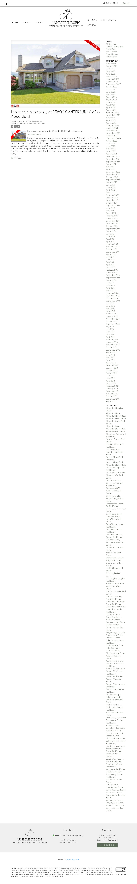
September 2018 (113, 229)
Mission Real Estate (114, 676)
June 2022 (110, 146)
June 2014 (110, 332)
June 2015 (110, 306)
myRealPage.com (73, 859)
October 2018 (111, 226)
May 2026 (110, 71)
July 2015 (110, 304)
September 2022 (113, 138)
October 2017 (111, 249)
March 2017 (111, 267)
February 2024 (112, 113)
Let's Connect (107, 845)
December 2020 (113, 172)
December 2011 (112, 391)
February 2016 (112, 293)
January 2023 (112, 128)
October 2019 (112, 203)
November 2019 (113, 200)
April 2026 (110, 74)
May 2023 (110, 118)
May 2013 (110, 358)
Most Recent (111, 64)
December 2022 (113, 131)
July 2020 (110, 185)
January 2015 (112, 316)
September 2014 (113, 324)
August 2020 (111, 182)
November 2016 (113, 275)
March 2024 (111, 110)
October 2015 (112, 298)
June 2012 (110, 378)
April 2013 (110, 360)
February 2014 (112, 340)
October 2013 (112, 347)
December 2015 (113, 296)
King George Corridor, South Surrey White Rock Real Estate (115, 635)
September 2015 (113, 301)
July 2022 (110, 144)
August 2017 (111, 255)
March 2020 (111, 193)
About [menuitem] (91, 25)
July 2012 (110, 376)
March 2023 (111, 123)
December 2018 (112, 221)
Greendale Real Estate (115, 607)
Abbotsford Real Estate (116, 419)
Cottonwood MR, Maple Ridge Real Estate (113, 490)
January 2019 (112, 218)
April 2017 (110, 265)
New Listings (111, 52)
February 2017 (112, 270)
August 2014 (111, 327)
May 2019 (110, 211)
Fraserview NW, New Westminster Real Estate (115, 586)
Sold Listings (111, 57)
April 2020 (110, 190)
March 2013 (111, 363)
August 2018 (111, 231)
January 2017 (112, 273)
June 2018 (110, 236)
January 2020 (112, 198)
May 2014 (110, 334)
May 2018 (110, 239)
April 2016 (110, 288)
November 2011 (112, 394)
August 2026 (111, 66)
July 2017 (110, 257)
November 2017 (113, 247)
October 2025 (112, 82)
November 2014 (113, 319)
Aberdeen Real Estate (115, 431)
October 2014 (112, 322)
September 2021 (113, 162)
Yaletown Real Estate (115, 805)
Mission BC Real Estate (115, 669)
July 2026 (110, 69)
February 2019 (112, 216)
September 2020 (113, 180)
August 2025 (111, 87)
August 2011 (111, 401)
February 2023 (112, 126)
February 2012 (112, 386)
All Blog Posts (111, 44)
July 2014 (110, 329)
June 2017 (110, 260)
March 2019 (111, 213)
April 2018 (110, 242)
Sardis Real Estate (113, 751)
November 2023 (113, 115)
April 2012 (110, 381)
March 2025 (111, 97)
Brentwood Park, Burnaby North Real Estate (114, 452)
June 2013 (110, 355)
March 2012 (111, 383)
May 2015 (110, 309)
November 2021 (113, 159)
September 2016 (113, 278)
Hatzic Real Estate (114, 625)
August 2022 (111, 141)
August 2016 (111, 280)
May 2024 (110, 105)
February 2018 (112, 244)
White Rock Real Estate (116, 790)
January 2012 (112, 389)
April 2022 (110, 151)
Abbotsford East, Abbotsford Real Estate (31, 123)
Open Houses (112, 54)
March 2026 (111, 77)
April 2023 (110, 120)
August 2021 (111, 164)
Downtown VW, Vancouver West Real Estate (115, 542)
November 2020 (113, 175)
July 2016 (110, 283)
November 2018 (113, 224)
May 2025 (110, 95)
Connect (125, 3)
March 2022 (111, 154)
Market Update (107, 20)
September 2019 (113, 205)
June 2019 (110, 208)
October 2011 (111, 396)
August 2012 (111, 373)
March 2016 (111, 291)
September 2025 (113, 84)
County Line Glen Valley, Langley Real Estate (115, 498)
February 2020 (112, 195)
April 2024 (110, 108)
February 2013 (112, 365)
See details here (34, 135)
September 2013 (113, 350)
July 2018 (110, 234)
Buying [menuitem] (39, 23)
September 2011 (113, 399)
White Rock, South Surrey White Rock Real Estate (116, 795)
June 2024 (110, 102)
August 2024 (111, 100)
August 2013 (111, 352)
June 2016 (110, 285)
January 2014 (112, 342)
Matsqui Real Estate (114, 661)
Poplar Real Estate (114, 705)
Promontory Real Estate (116, 718)
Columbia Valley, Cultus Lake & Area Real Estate (114, 483)
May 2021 (110, 167)
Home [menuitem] (15, 23)
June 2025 (110, 92)
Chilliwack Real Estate (115, 473)
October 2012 (112, 371)
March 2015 (111, 314)
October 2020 (112, 177)
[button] (107, 845)
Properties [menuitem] (25, 23)
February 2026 (112, 79)
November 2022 (113, 133)
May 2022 (110, 149)
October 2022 (112, 136)
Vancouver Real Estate (115, 769)
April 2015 (110, 311)
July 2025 (110, 89)
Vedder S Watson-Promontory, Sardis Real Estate (114, 774)
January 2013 (112, 368)
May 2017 (110, 262)
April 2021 (110, 169)
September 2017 (113, 252)
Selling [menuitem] (91, 20)
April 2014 (110, 337)
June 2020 (111, 187)
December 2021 (113, 156)
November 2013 (113, 345)
